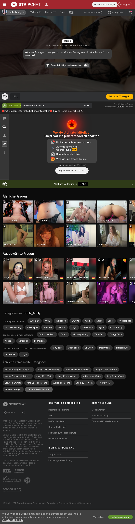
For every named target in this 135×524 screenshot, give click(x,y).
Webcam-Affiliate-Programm (105, 421)
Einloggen (125, 4)
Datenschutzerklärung (58, 410)
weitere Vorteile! (77, 165)
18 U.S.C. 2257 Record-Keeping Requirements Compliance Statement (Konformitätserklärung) (47, 503)
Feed (62, 12)
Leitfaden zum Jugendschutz (62, 433)
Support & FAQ (55, 454)
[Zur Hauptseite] (25, 4)
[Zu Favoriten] (5, 96)
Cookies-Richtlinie (12, 520)
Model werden (98, 410)
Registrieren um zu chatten (72, 170)
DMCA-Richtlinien (56, 421)
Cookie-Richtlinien (57, 427)
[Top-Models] (46, 4)
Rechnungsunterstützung (60, 460)
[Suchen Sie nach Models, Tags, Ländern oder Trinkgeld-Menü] (130, 12)
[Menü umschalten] (4, 4)
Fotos (50, 12)
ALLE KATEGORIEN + (38, 389)
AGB (50, 415)
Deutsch (11, 412)
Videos (35, 12)
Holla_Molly (32, 313)
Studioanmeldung (100, 415)
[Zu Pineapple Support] (27, 480)
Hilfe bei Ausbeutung (58, 438)
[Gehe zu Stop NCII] (12, 490)
